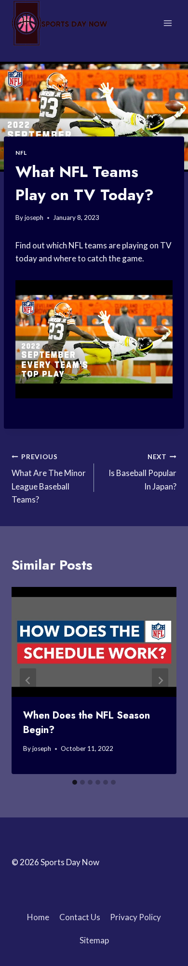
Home (38, 917)
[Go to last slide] (28, 680)
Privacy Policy (135, 917)
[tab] (74, 782)
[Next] (160, 680)
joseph (34, 217)
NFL (21, 152)
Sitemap (94, 940)
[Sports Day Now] (60, 23)
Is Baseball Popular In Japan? (142, 472)
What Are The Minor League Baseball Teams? (49, 478)
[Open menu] (167, 22)
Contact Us (79, 917)
